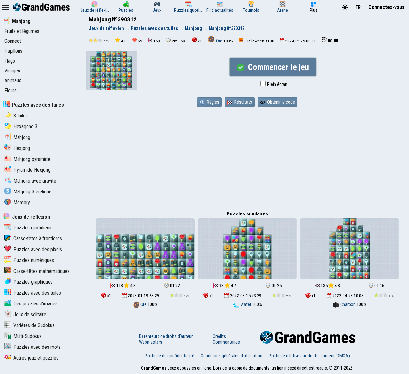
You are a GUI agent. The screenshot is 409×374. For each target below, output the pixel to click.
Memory (21, 202)
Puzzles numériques (33, 260)
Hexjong (21, 148)
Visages (12, 71)
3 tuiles (20, 116)
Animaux (12, 81)
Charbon (348, 304)
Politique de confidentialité (169, 356)
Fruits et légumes (21, 31)
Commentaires (226, 342)
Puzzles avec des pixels (37, 249)
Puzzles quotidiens (32, 228)
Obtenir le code (280, 102)
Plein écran (276, 84)
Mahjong (21, 21)
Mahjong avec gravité (34, 181)
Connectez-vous (386, 7)
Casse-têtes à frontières (37, 239)
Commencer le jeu (277, 67)
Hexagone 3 (25, 126)
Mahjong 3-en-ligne (32, 192)
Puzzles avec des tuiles (38, 105)
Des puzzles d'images (35, 304)
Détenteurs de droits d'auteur (166, 336)
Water (245, 304)
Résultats (242, 102)
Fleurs (10, 90)
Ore (219, 41)
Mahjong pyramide (31, 159)
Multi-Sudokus (27, 336)
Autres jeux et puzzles (35, 358)
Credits (219, 336)
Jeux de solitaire (29, 314)
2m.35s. (179, 41)
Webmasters (150, 342)
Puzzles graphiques (33, 282)
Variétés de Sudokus (34, 325)
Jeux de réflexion (31, 217)
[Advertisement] (247, 159)
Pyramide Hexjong (31, 170)
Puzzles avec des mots (37, 347)
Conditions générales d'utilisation (231, 356)
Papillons (13, 51)
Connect (12, 41)
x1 (200, 41)
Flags (9, 61)
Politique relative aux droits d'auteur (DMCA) (309, 356)
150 (156, 41)
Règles (212, 102)
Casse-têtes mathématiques (41, 271)
